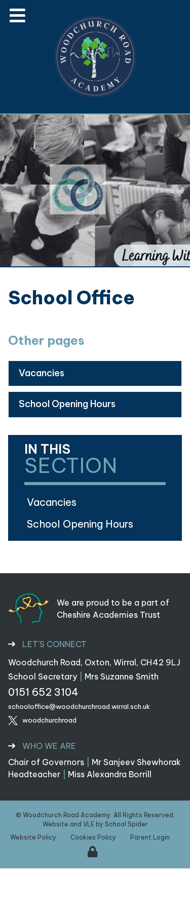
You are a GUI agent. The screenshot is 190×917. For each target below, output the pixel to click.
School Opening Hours (67, 404)
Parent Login (150, 837)
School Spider (126, 824)
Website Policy (33, 837)
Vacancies (41, 373)
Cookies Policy (93, 837)
